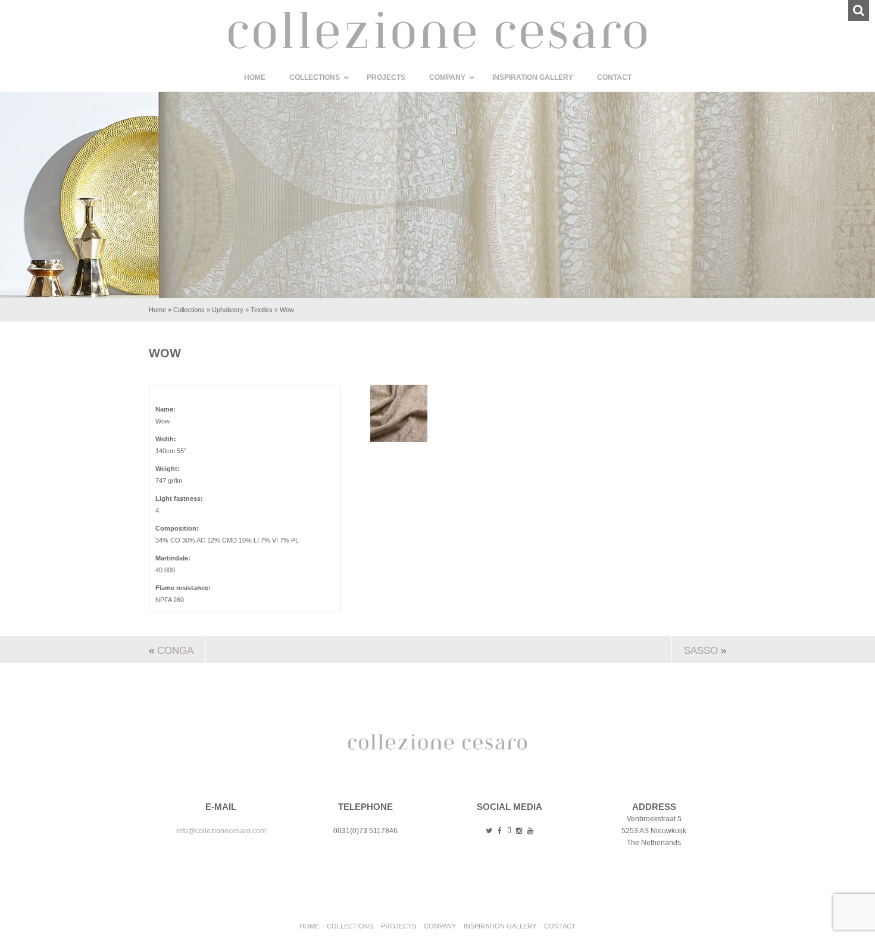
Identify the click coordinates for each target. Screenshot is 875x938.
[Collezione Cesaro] (437, 46)
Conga (175, 650)
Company (440, 926)
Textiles (262, 309)
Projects (398, 926)
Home (157, 309)
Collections (189, 309)
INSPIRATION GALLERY (500, 926)
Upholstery (227, 309)
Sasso (701, 650)
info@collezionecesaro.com (221, 831)
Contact (560, 926)
